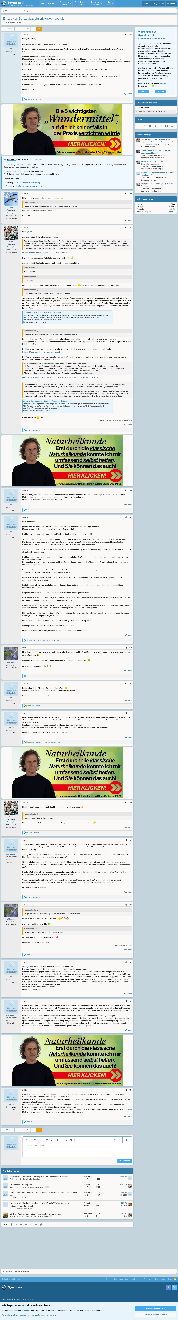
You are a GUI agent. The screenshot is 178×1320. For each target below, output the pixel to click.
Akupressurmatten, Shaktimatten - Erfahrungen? (42, 312)
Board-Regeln (160, 1279)
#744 (130, 490)
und (33, 99)
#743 (130, 227)
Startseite (42, 3)
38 (39, 29)
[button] (51, 3)
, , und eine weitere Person (42, 640)
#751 (130, 905)
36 (28, 29)
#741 (130, 34)
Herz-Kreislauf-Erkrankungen (152, 169)
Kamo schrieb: (30, 202)
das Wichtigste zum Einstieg (28, 183)
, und (32, 676)
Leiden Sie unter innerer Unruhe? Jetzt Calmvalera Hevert (45, 252)
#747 (130, 683)
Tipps (170, 1279)
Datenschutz (148, 1279)
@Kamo (30, 232)
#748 (130, 713)
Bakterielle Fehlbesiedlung (31, 1179)
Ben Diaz (8, 22)
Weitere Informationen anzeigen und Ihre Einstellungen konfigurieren (29, 1315)
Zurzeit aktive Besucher (147, 103)
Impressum (118, 1279)
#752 (130, 962)
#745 (130, 517)
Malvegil (12, 1216)
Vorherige (8, 29)
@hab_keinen (27, 967)
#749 (130, 802)
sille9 (11, 1187)
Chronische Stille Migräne (21, 1185)
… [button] (22, 29)
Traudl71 (171, 212)
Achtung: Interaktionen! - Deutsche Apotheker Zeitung (45, 401)
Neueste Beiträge (144, 135)
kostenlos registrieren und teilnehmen (31, 186)
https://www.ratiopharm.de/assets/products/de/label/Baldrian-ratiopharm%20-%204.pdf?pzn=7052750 (62, 377)
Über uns (108, 1279)
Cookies (7, 1279)
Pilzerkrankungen (31, 1198)
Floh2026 (13, 1198)
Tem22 (12, 1208)
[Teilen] (126, 34)
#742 (130, 193)
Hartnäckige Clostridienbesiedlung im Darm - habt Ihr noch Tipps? (39, 1177)
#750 (130, 840)
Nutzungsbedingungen (133, 1279)
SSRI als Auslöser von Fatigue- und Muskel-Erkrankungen (35, 1214)
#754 (130, 1090)
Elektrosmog (27, 1208)
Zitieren (129, 94)
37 (33, 29)
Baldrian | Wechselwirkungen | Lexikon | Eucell (41, 352)
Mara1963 (123, 1205)
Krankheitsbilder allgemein (151, 191)
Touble (12, 1179)
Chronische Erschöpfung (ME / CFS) (36, 1216)
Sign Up (161, 92)
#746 (130, 648)
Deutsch (17, 1279)
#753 (130, 1001)
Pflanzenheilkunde (148, 147)
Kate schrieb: (29, 929)
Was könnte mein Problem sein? (33, 1187)
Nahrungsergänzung (148, 180)
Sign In (143, 92)
